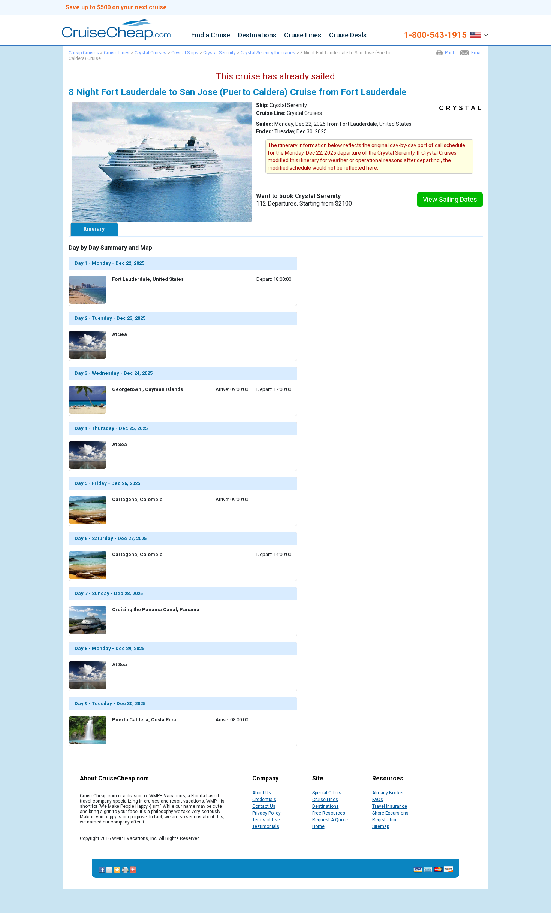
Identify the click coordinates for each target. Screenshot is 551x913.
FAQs (377, 799)
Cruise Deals (348, 35)
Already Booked (388, 792)
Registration (385, 819)
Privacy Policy (266, 813)
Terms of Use (266, 819)
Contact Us (264, 806)
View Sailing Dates (450, 199)
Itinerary (94, 229)
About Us (261, 792)
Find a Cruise (210, 35)
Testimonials (265, 826)
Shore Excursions (390, 813)
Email (477, 52)
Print (449, 52)
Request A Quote (330, 819)
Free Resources (328, 813)
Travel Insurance (389, 806)
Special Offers (326, 792)
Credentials (264, 799)
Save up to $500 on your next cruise (116, 7)
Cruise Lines (302, 35)
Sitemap (380, 826)
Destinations (257, 35)
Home (318, 826)
